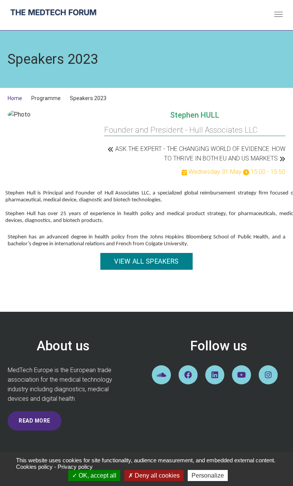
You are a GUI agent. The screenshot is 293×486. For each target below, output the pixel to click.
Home (15, 98)
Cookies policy (34, 466)
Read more (34, 421)
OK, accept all (96, 475)
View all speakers (146, 261)
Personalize (208, 475)
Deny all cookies (156, 475)
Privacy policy (75, 466)
